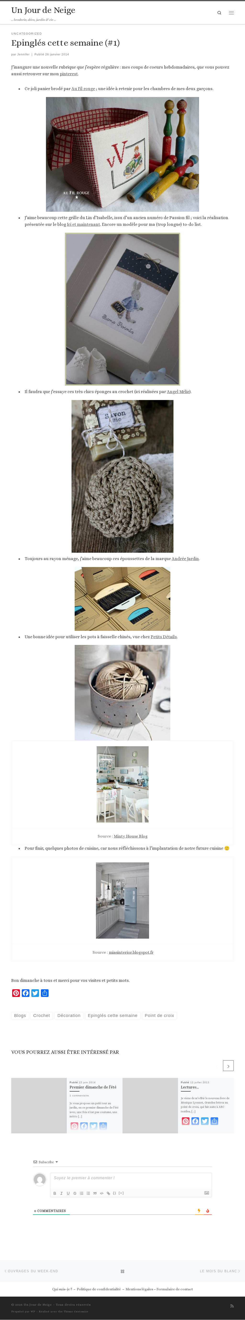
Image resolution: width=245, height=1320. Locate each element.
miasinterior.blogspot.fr (131, 952)
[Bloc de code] (101, 1193)
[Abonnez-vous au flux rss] (232, 1306)
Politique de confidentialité (99, 1289)
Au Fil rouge (83, 88)
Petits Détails (164, 636)
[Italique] (61, 1193)
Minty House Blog (131, 836)
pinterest (69, 73)
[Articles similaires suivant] (228, 1065)
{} (114, 1193)
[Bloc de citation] (95, 1193)
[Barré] (75, 1193)
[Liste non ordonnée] (88, 1193)
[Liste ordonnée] (81, 1193)
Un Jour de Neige (38, 1304)
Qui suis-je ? (62, 1289)
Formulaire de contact (174, 1289)
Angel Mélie (178, 391)
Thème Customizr (76, 1311)
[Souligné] (68, 1193)
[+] (121, 1193)
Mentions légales (139, 1289)
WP (33, 1311)
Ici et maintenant (83, 224)
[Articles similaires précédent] (217, 1065)
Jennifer (23, 54)
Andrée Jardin (185, 558)
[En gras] (54, 1193)
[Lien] (108, 1193)
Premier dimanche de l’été (93, 1087)
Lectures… (190, 1087)
